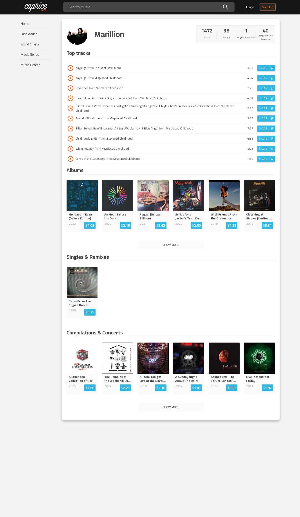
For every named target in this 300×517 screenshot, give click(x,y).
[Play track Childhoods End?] (70, 139)
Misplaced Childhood (108, 78)
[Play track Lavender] (70, 88)
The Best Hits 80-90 (107, 68)
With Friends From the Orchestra (224, 216)
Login (250, 7)
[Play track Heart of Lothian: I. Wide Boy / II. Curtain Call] (70, 98)
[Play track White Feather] (70, 149)
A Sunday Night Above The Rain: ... (188, 379)
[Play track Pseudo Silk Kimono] (70, 118)
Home (24, 23)
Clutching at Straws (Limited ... (259, 216)
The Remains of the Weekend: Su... (117, 379)
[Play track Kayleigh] (70, 68)
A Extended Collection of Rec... (82, 379)
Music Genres (30, 64)
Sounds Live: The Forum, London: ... (223, 379)
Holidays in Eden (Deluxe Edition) (80, 216)
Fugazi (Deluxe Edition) (150, 216)
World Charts (30, 44)
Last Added (28, 34)
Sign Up (267, 7)
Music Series (29, 54)
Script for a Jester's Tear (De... (188, 216)
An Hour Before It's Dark (115, 216)
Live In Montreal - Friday (258, 379)
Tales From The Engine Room (80, 303)
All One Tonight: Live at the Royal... (153, 379)
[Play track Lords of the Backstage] (70, 159)
